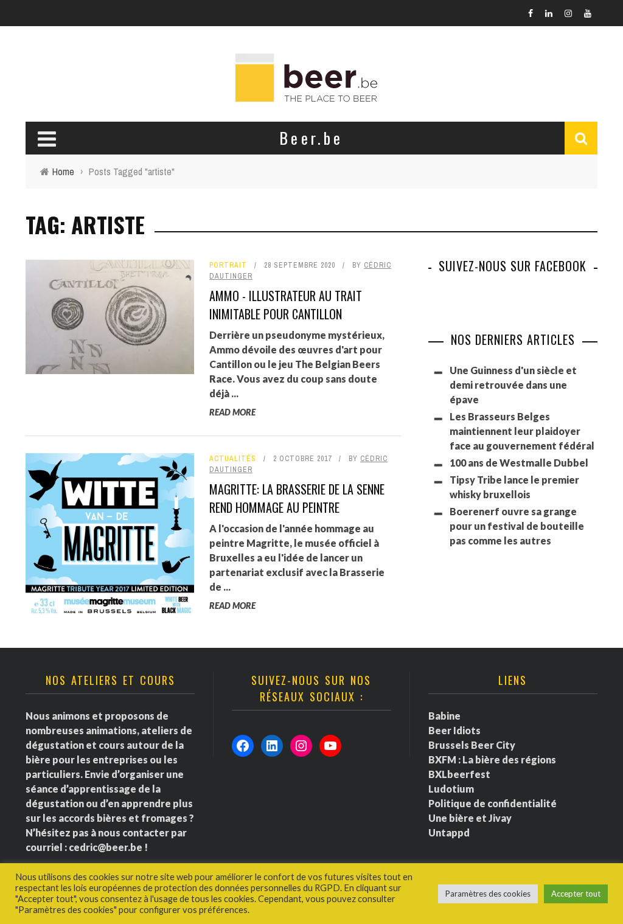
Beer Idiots (454, 730)
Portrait (228, 265)
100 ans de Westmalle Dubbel (519, 462)
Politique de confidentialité (492, 803)
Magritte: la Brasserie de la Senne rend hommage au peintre (297, 498)
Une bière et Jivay (470, 818)
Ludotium (451, 788)
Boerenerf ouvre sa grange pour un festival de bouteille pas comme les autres (517, 525)
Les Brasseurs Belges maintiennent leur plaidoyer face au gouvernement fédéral (522, 431)
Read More (232, 412)
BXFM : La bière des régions (492, 759)
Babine (444, 715)
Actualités (232, 459)
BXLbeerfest (459, 774)
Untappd (449, 832)
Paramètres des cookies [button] (488, 893)
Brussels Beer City (471, 745)
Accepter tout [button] (575, 893)
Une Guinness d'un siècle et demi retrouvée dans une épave (513, 384)
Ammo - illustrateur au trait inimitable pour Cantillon (285, 305)
